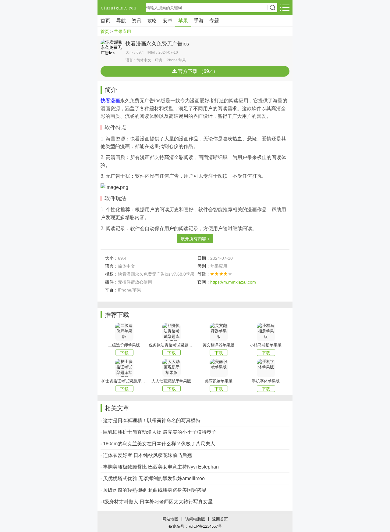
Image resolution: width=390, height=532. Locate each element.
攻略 (152, 20)
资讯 (136, 20)
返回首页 (220, 519)
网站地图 (170, 519)
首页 (105, 20)
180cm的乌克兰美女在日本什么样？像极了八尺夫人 (159, 443)
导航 (121, 20)
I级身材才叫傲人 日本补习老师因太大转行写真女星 (158, 501)
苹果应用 (122, 31)
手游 (199, 20)
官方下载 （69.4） (197, 71)
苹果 (183, 20)
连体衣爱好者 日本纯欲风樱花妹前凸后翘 (147, 455)
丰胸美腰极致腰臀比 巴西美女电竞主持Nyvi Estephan (161, 466)
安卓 (167, 20)
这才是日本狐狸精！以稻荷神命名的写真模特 (151, 420)
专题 (214, 20)
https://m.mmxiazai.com (233, 282)
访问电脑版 (195, 519)
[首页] (119, 7)
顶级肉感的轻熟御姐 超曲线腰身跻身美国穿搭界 (155, 490)
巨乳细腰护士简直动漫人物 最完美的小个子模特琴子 (159, 432)
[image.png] (114, 187)
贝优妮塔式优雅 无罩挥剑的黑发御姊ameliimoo (154, 478)
